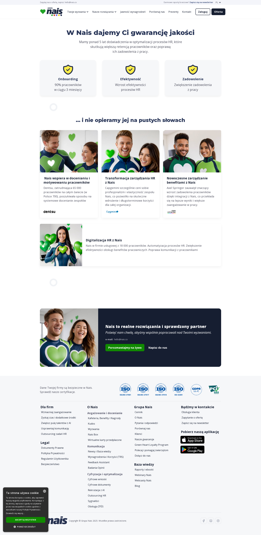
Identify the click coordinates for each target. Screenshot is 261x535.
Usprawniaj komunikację (55, 428)
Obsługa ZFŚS (95, 506)
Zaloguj (203, 11)
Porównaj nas (157, 11)
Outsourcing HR (97, 495)
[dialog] (25, 509)
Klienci (138, 434)
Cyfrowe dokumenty (99, 484)
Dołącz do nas (142, 455)
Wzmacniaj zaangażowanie (56, 412)
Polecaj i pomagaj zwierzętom (151, 450)
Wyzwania (93, 429)
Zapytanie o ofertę (192, 417)
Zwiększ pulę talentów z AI (56, 423)
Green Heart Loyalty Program (151, 444)
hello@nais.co (71, 2)
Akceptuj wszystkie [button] (25, 520)
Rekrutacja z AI (96, 490)
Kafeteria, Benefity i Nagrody (104, 418)
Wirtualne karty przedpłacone (105, 440)
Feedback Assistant (99, 462)
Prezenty (173, 11)
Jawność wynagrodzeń (133, 11)
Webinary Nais (143, 475)
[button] (218, 2)
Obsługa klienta (190, 412)
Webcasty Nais (143, 480)
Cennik (139, 412)
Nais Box (93, 434)
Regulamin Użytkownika (54, 458)
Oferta (218, 11)
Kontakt (186, 11)
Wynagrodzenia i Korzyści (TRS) (106, 457)
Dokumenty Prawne (52, 447)
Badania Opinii (96, 467)
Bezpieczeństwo (50, 464)
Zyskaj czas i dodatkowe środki (58, 417)
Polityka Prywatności (52, 453)
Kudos (91, 423)
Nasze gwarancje (144, 439)
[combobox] (44, 491)
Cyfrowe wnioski (97, 479)
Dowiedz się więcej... (15, 513)
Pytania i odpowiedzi (146, 423)
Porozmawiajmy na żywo (125, 347)
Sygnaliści (93, 501)
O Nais (138, 417)
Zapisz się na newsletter (201, 2)
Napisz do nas (157, 347)
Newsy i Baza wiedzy (99, 451)
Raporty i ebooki (144, 469)
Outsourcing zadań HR (54, 434)
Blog (137, 486)
